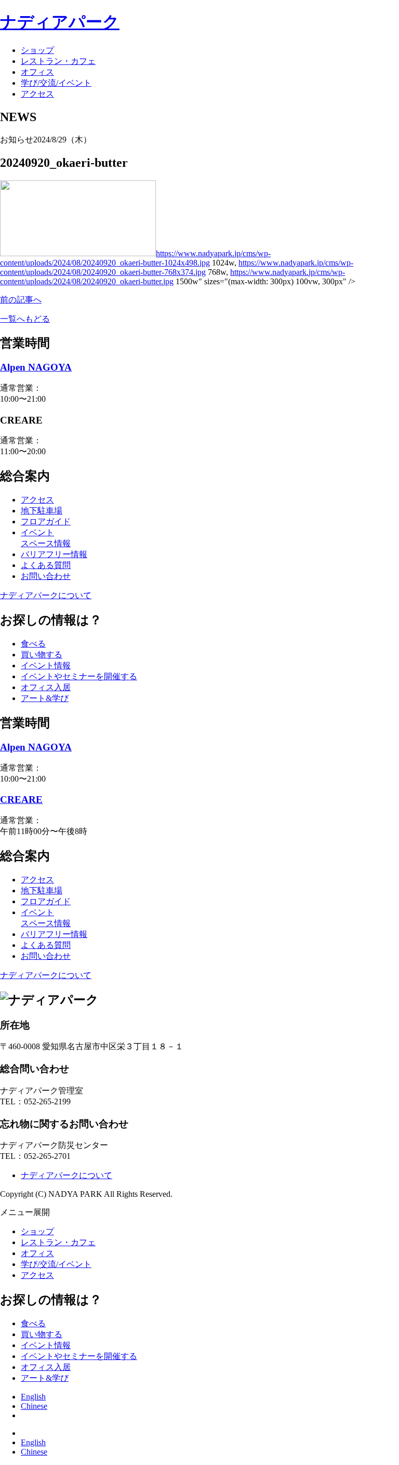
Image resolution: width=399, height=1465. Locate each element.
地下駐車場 (41, 510)
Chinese (34, 1406)
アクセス (37, 93)
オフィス (37, 72)
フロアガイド (46, 521)
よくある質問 (46, 565)
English (33, 1396)
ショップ (37, 50)
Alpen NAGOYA (36, 367)
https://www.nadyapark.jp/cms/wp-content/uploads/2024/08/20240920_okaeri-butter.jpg (172, 277)
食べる (33, 643)
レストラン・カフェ (58, 61)
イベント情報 (46, 665)
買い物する (41, 654)
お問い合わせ (46, 576)
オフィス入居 (46, 687)
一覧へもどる (25, 318)
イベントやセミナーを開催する (79, 676)
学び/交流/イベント (56, 82)
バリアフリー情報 (54, 554)
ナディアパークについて (45, 595)
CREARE (21, 799)
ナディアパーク (59, 21)
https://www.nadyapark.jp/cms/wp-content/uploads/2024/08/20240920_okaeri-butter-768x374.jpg (176, 267)
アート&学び (45, 698)
